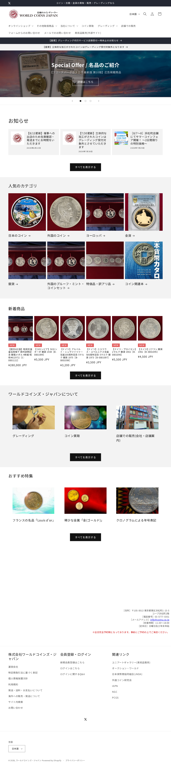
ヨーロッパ (94, 235)
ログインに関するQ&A (72, 674)
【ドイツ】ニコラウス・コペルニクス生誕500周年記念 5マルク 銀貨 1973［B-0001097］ (98, 353)
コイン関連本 (134, 284)
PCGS (115, 697)
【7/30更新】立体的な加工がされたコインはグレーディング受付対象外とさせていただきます (93, 140)
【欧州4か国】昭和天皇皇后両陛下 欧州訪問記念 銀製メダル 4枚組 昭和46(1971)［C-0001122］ (20, 355)
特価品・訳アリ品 (98, 284)
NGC (114, 691)
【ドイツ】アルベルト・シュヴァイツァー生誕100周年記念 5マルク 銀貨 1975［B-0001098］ (72, 355)
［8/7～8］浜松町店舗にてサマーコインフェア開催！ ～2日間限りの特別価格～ (144, 138)
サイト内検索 (15, 702)
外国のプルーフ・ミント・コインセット (65, 286)
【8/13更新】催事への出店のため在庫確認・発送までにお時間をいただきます (41, 138)
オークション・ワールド (125, 668)
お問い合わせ (15, 707)
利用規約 (13, 684)
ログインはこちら (70, 668)
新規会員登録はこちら (72, 662)
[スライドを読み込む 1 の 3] (80, 100)
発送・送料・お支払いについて (25, 690)
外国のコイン (56, 235)
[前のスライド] (72, 101)
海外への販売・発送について (24, 696)
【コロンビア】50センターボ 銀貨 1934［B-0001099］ (45, 352)
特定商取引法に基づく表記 (23, 672)
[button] (20, 25)
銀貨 (11, 284)
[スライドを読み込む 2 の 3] (85, 100)
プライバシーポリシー (75, 760)
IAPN (115, 686)
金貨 (128, 235)
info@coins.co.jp (159, 619)
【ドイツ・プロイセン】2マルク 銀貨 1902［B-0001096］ (124, 352)
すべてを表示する (85, 167)
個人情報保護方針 (18, 678)
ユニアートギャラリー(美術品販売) (131, 662)
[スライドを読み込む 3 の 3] (90, 100)
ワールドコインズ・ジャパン (28, 760)
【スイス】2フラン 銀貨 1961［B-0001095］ (150, 351)
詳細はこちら (85, 82)
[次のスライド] (98, 101)
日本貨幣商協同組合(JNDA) (127, 674)
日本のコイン (17, 235)
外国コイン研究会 (122, 680)
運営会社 (13, 666)
